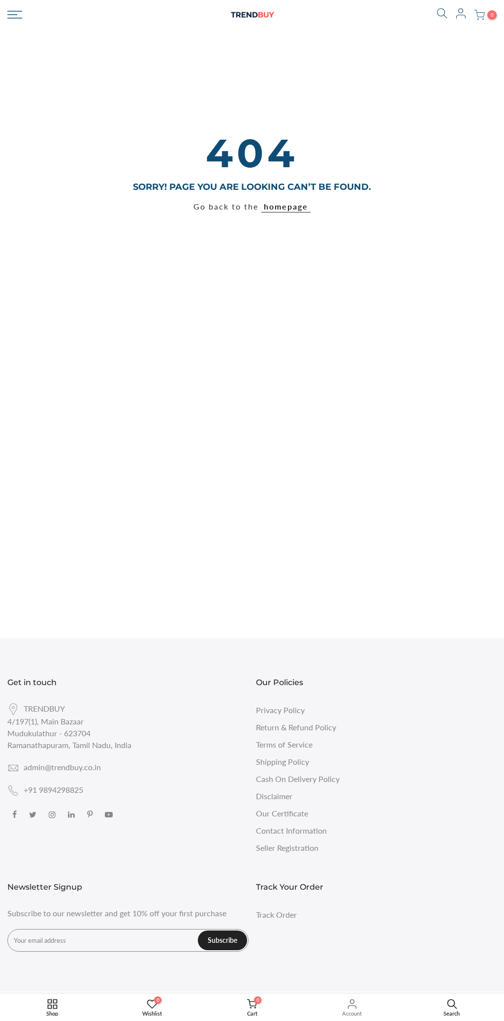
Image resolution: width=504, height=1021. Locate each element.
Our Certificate (282, 813)
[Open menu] (14, 15)
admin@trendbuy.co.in (62, 767)
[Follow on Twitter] (34, 813)
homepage (286, 206)
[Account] (460, 15)
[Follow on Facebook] (15, 813)
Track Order (276, 914)
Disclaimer (274, 796)
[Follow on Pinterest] (91, 813)
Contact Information (291, 830)
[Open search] (442, 15)
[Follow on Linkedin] (72, 813)
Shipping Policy (282, 761)
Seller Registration (287, 847)
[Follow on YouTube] (110, 813)
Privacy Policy (280, 710)
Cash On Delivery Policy (298, 778)
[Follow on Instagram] (53, 813)
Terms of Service (284, 744)
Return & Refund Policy (296, 727)
